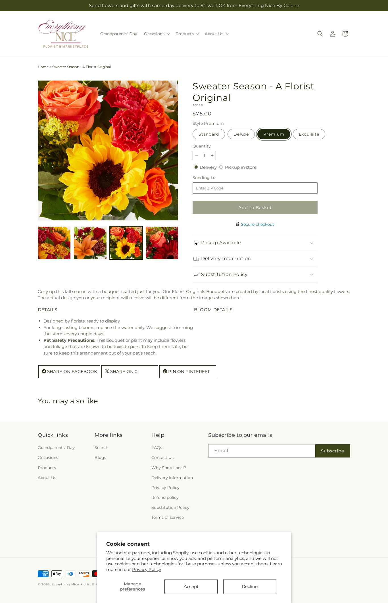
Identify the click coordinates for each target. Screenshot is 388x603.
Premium (273, 134)
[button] (156, 34)
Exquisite (309, 134)
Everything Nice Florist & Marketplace (84, 584)
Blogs (100, 457)
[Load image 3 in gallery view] (126, 242)
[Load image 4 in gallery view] (161, 242)
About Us (47, 477)
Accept (191, 586)
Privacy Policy (146, 569)
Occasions (48, 457)
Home (43, 67)
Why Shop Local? (168, 467)
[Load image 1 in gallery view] (54, 242)
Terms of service (167, 517)
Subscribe (332, 451)
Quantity (202, 146)
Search (101, 447)
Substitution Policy (170, 507)
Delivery (209, 167)
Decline (250, 586)
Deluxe (241, 134)
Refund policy (165, 497)
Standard (209, 134)
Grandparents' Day (56, 447)
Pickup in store (240, 167)
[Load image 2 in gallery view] (90, 242)
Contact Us (162, 457)
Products (47, 467)
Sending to (213, 178)
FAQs (156, 447)
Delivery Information (172, 477)
